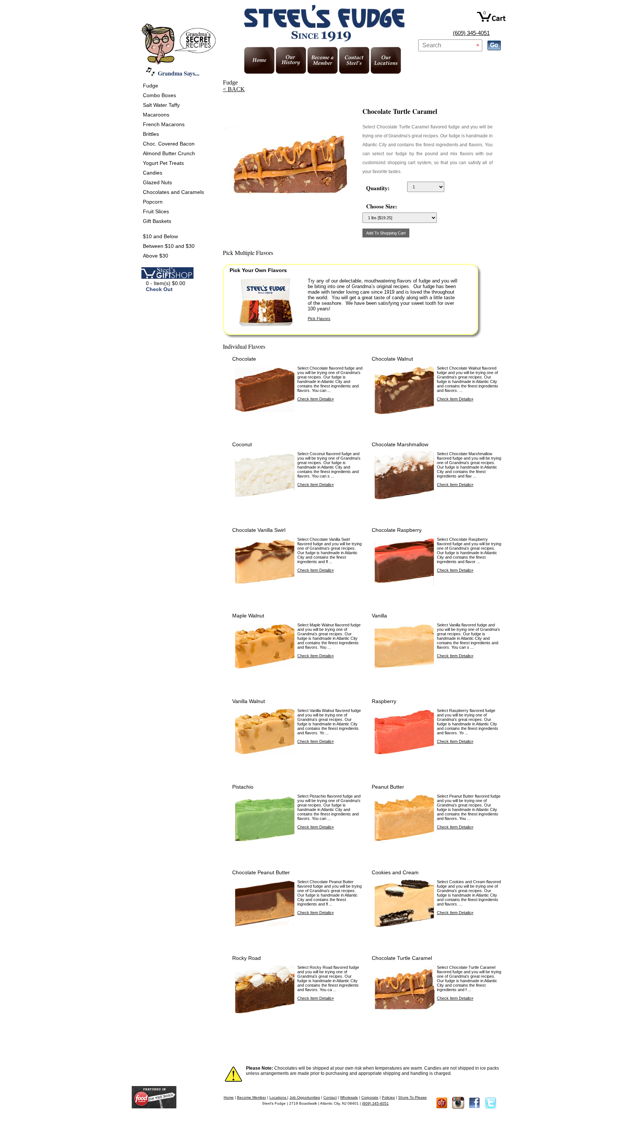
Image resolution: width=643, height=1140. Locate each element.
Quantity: (378, 188)
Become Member (251, 1097)
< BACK (234, 89)
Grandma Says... (178, 73)
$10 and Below (160, 236)
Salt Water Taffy (161, 105)
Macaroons (156, 115)
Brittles (151, 134)
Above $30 (155, 256)
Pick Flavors (319, 318)
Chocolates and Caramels (173, 192)
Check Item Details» (315, 399)
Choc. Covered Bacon (169, 144)
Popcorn (153, 202)
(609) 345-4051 (471, 33)
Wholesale (349, 1097)
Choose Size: (381, 206)
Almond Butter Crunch (169, 153)
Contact (330, 1097)
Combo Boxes (159, 95)
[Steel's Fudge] (154, 1106)
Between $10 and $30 (169, 246)
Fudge (150, 86)
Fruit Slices (156, 211)
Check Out (159, 289)
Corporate (369, 1097)
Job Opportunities (304, 1097)
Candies (152, 173)
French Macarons (164, 124)
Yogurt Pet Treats (163, 163)
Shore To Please (412, 1097)
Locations (278, 1097)
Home (229, 1097)
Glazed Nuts (157, 182)
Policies (388, 1097)
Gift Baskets (157, 221)
